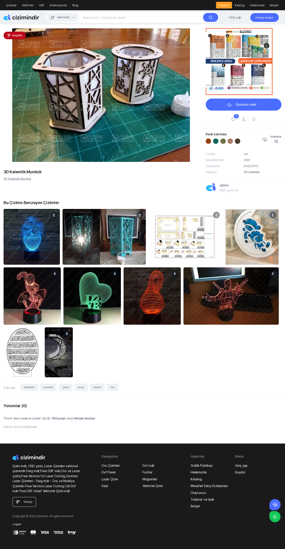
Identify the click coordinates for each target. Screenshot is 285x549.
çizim (65, 387)
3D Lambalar (252, 172)
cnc (112, 387)
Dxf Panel (109, 472)
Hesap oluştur (84, 418)
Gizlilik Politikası (201, 465)
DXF (41, 5)
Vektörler (28, 5)
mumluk (48, 387)
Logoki (16, 524)
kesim (97, 387)
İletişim (274, 5)
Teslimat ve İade (202, 499)
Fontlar (147, 472)
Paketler (224, 5)
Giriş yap (235, 17)
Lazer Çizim (110, 479)
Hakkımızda (257, 5)
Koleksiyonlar (58, 5)
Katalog (239, 5)
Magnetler (149, 479)
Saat (105, 486)
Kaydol (240, 472)
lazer (81, 387)
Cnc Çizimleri (111, 465)
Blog (75, 5)
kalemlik (29, 387)
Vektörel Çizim (152, 486)
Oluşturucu (198, 493)
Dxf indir (148, 465)
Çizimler (11, 5)
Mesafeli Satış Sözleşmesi (209, 486)
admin (224, 185)
